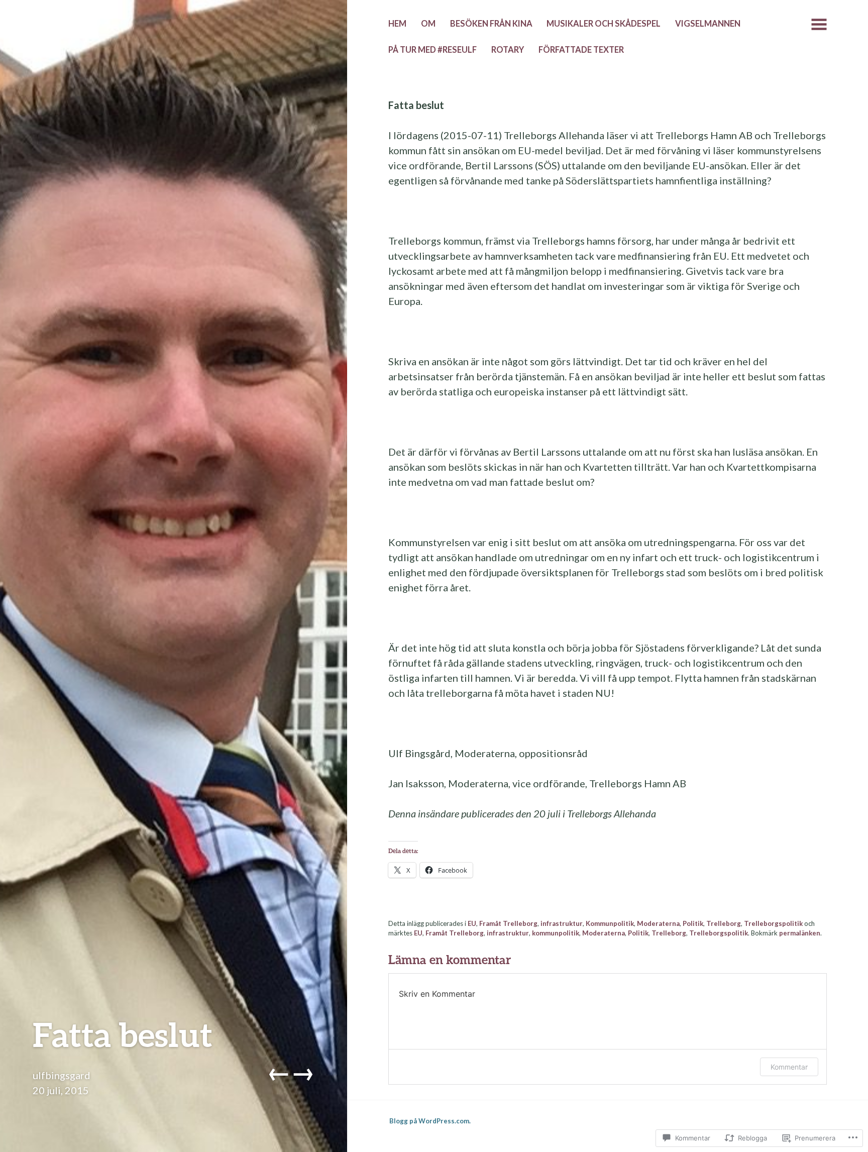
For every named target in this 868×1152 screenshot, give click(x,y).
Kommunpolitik (610, 923)
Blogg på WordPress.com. (430, 1121)
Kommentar (789, 1067)
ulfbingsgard (61, 1075)
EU (472, 923)
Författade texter (581, 50)
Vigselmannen (707, 24)
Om (428, 24)
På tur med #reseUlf (432, 50)
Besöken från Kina (491, 24)
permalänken (799, 933)
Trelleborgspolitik (773, 923)
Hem (397, 24)
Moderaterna (658, 923)
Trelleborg (723, 923)
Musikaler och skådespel (604, 24)
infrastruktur (561, 923)
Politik (693, 923)
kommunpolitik (555, 933)
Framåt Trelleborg (508, 923)
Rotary (507, 50)
